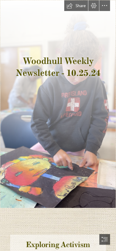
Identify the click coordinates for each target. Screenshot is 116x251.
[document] (58, 125)
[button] (76, 5)
